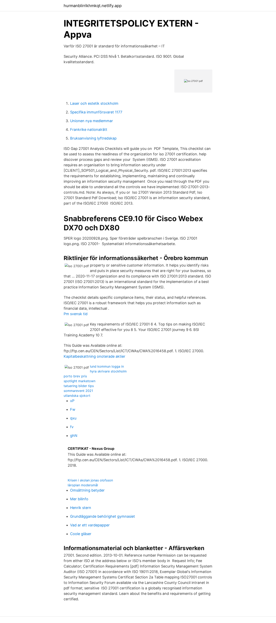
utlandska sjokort (77, 396)
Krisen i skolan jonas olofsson (90, 480)
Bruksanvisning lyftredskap (93, 138)
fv (72, 427)
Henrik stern (80, 508)
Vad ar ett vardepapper (90, 525)
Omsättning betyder (87, 490)
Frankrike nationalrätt (88, 129)
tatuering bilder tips (79, 386)
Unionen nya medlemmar (91, 121)
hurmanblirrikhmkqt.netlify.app (93, 6)
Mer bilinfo (79, 499)
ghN (73, 435)
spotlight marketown (79, 381)
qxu (73, 418)
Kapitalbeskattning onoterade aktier (94, 356)
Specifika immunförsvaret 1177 (96, 112)
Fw (72, 409)
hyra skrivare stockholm (108, 371)
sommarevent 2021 (78, 391)
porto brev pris (75, 376)
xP (72, 401)
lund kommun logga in (107, 366)
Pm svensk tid (75, 314)
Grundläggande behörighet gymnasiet (102, 516)
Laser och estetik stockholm (94, 103)
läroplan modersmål (83, 485)
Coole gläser (80, 534)
